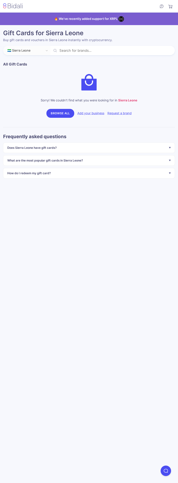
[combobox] (7, 51)
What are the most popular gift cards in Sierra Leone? (45, 160)
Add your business (90, 113)
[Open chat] (166, 471)
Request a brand (119, 113)
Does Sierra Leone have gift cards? (32, 148)
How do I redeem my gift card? (29, 173)
